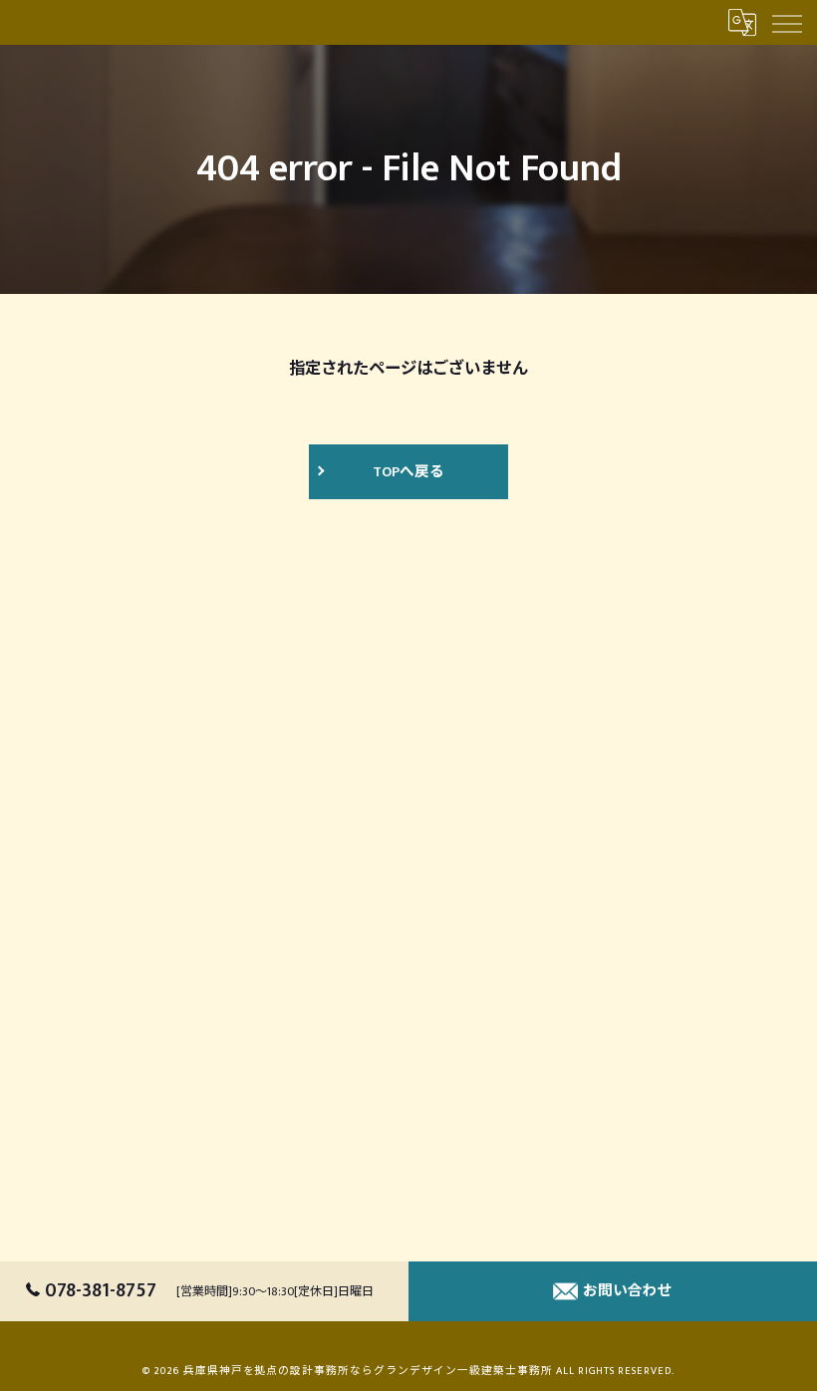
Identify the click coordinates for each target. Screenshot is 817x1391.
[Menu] (786, 22)
